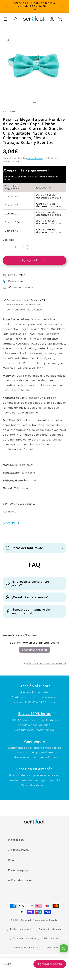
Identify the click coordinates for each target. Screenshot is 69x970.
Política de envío (50, 938)
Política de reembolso (21, 929)
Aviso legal (52, 947)
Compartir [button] (12, 522)
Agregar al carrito (50, 964)
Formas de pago (18, 870)
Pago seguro (34, 741)
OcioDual (26, 920)
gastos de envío (34, 158)
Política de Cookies (20, 880)
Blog (11, 860)
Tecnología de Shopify (45, 920)
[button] (7, 19)
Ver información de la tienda (24, 309)
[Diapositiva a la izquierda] (26, 102)
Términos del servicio (24, 938)
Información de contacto (27, 947)
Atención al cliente (34, 686)
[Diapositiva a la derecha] (42, 102)
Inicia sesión (16, 840)
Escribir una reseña (34, 649)
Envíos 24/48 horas (34, 713)
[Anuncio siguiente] (62, 6)
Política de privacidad (50, 929)
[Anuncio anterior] (7, 6)
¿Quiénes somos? (19, 850)
